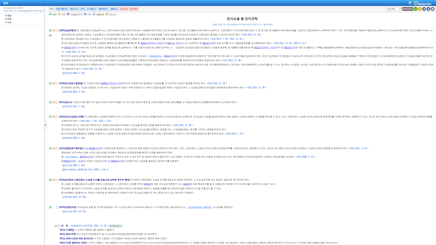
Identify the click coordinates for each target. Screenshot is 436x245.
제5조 (205, 43)
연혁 (82, 9)
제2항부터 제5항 (154, 43)
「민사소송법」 (71, 157)
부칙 (9, 19)
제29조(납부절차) (68, 30)
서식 (9, 22)
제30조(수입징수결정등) (71, 83)
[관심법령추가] (420, 9)
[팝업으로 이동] (50, 36)
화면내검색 (407, 9)
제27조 (67, 47)
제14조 (92, 148)
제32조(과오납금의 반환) (71, 116)
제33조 (186, 184)
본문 (9, 15)
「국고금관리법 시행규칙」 (199, 207)
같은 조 (171, 43)
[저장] (428, 9)
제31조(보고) (66, 102)
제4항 (74, 47)
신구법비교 (91, 9)
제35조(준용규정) (68, 207)
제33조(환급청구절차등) (71, 148)
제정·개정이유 (61, 9)
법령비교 (114, 9)
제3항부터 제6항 (115, 83)
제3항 (178, 43)
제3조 (167, 56)
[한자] (424, 9)
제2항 (211, 43)
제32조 (67, 161)
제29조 (103, 83)
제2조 (143, 43)
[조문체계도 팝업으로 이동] (50, 31)
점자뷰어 (133, 9)
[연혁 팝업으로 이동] (53, 31)
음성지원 (124, 9)
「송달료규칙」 (155, 56)
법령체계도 (103, 9)
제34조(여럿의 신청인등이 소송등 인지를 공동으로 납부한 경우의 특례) (94, 179)
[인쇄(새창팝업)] (433, 9)
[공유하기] (416, 9)
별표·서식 (74, 9)
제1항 (98, 148)
